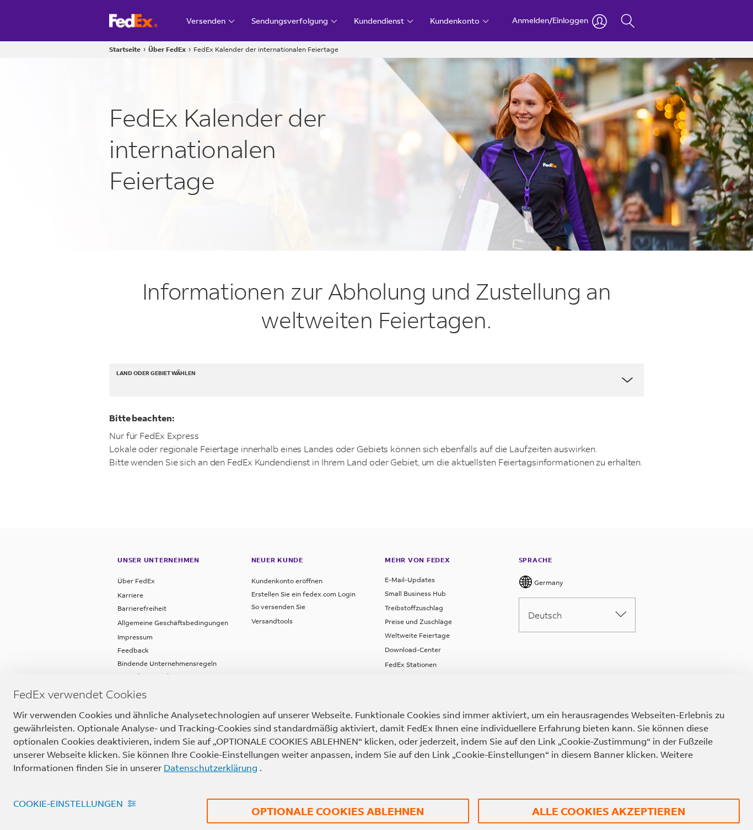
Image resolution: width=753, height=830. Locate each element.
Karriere (130, 595)
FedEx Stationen (411, 664)
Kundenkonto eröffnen (286, 581)
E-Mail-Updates (410, 580)
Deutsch (545, 615)
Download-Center (413, 649)
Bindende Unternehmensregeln (167, 663)
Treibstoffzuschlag (414, 608)
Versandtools (272, 621)
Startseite (125, 49)
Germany (548, 582)
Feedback (133, 650)
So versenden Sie (278, 607)
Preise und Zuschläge (418, 621)
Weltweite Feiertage (417, 635)
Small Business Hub (415, 593)
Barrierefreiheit (141, 608)
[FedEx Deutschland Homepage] (143, 20)
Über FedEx (167, 49)
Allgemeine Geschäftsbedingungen (172, 623)
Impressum (135, 637)
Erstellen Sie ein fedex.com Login (303, 594)
